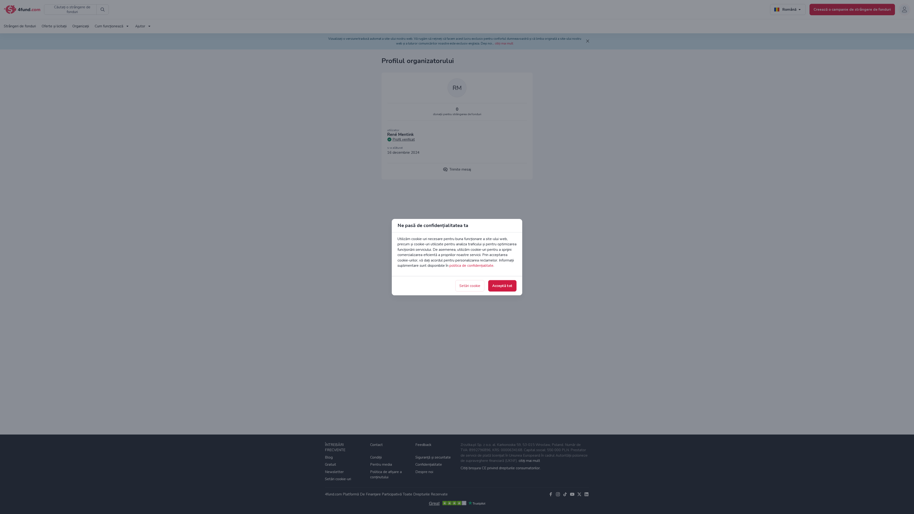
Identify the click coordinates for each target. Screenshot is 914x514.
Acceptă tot (502, 285)
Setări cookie (469, 285)
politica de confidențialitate (471, 265)
